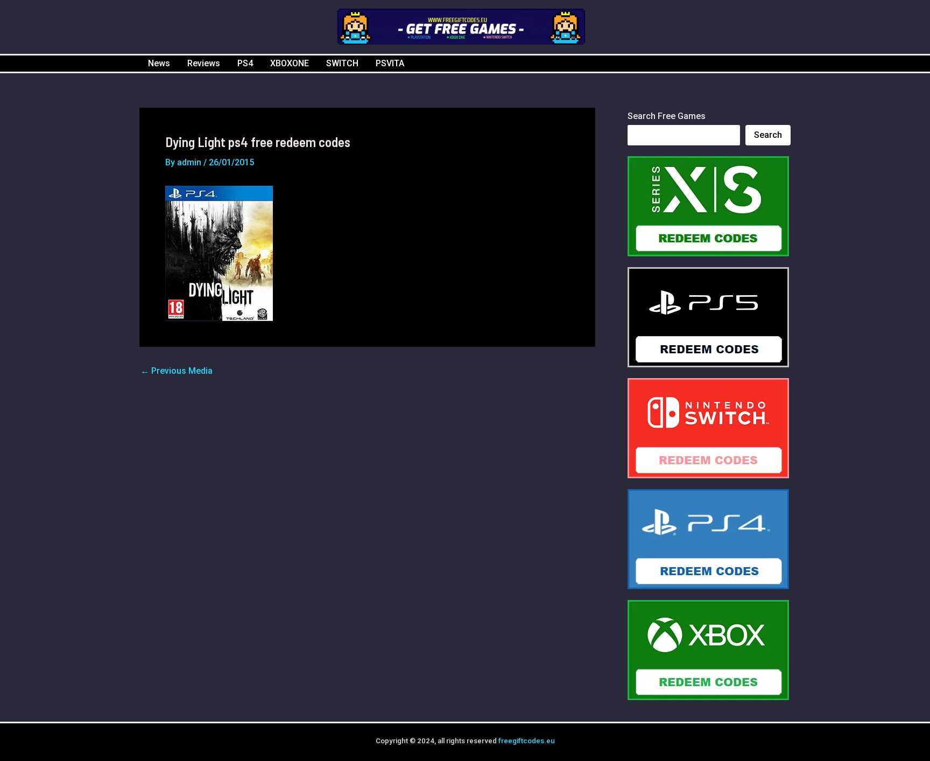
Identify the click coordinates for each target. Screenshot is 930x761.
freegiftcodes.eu (526, 741)
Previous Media (176, 371)
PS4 (245, 63)
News (159, 63)
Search (768, 135)
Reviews (203, 63)
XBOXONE (289, 63)
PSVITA (390, 63)
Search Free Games (667, 116)
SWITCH (342, 63)
